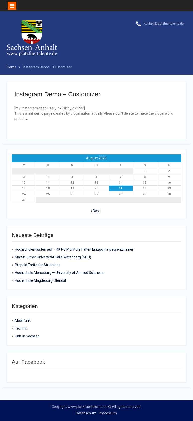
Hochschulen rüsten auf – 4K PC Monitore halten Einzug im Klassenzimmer (74, 249)
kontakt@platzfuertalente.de (164, 23)
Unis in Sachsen (27, 336)
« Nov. (95, 211)
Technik (21, 328)
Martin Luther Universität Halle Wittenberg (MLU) (53, 257)
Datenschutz (86, 413)
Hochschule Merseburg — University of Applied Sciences (59, 273)
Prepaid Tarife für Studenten (38, 265)
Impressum (108, 413)
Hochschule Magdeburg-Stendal (40, 280)
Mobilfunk (23, 321)
